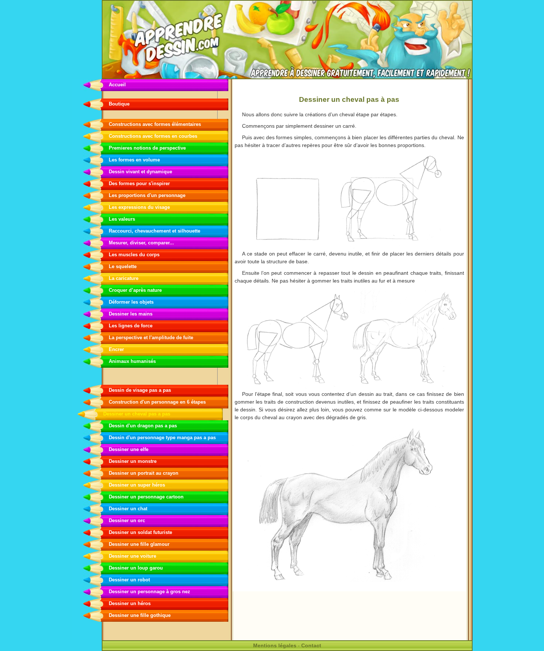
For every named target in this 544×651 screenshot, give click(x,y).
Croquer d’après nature (135, 290)
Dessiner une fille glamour (139, 544)
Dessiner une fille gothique (140, 615)
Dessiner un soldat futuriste (140, 532)
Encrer (116, 349)
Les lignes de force (130, 325)
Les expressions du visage (139, 207)
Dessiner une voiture (132, 556)
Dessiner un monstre (133, 461)
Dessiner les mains (130, 314)
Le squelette (123, 266)
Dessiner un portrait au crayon (143, 473)
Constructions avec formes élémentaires (155, 124)
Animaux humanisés (132, 361)
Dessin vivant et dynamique (140, 171)
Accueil (117, 84)
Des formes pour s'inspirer (139, 183)
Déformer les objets (131, 302)
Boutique (119, 104)
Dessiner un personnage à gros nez (149, 591)
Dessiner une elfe (128, 449)
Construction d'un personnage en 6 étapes (157, 402)
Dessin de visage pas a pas (140, 390)
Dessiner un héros (130, 603)
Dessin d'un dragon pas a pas (143, 425)
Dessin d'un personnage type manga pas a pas (162, 437)
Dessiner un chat (128, 508)
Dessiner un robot (129, 579)
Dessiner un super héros (137, 485)
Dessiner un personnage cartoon (146, 497)
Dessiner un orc (127, 520)
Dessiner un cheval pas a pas (136, 414)
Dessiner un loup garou (136, 568)
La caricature (123, 278)
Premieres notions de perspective (147, 148)
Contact (311, 645)
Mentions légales (274, 645)
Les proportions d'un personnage (147, 195)
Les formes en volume (134, 160)
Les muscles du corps (134, 254)
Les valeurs (122, 219)
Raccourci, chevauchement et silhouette (154, 231)
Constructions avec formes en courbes (153, 136)
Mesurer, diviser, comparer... (141, 243)
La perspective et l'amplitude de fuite (151, 337)
